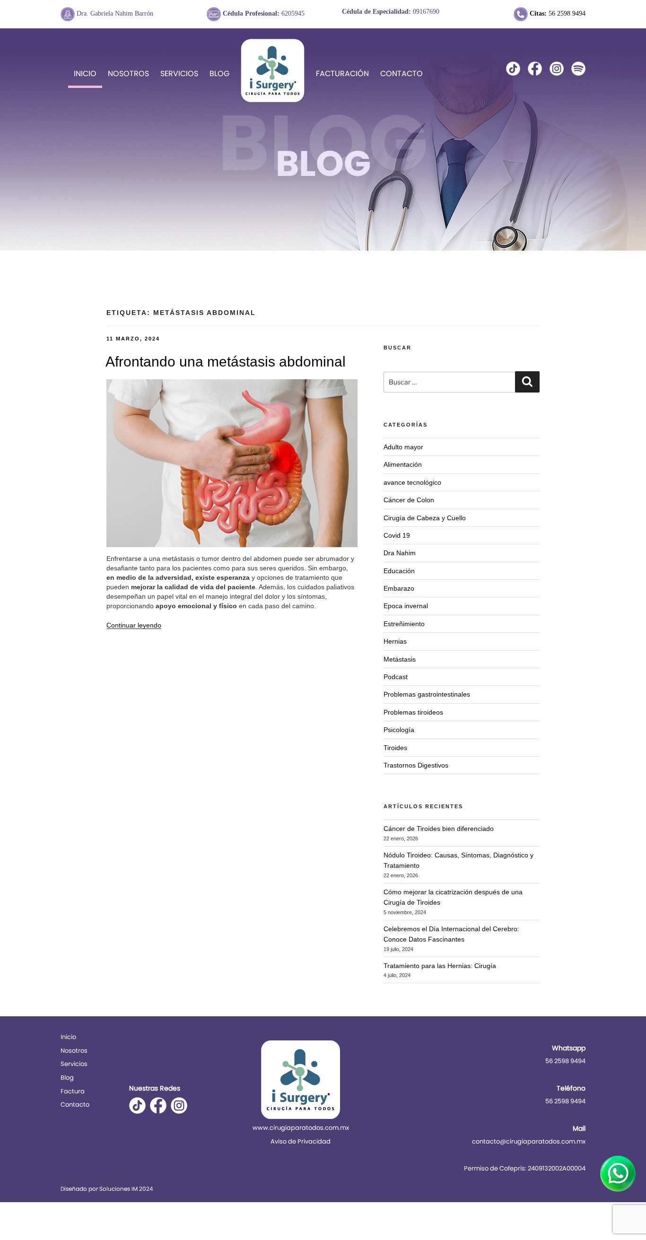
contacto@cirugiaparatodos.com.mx (528, 1141)
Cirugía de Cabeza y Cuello (425, 518)
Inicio (85, 73)
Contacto (401, 73)
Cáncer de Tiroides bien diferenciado (439, 828)
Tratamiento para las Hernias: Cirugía (440, 965)
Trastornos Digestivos (416, 765)
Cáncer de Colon (409, 500)
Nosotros (128, 73)
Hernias (395, 641)
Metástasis (400, 659)
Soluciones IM (118, 1189)
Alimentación (403, 464)
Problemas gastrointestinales (427, 694)
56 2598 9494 (557, 13)
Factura (73, 1091)
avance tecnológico (412, 482)
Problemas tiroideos (413, 712)
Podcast (396, 677)
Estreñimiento (404, 624)
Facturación (342, 73)
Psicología (399, 730)
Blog (219, 73)
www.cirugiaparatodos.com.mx (301, 1127)
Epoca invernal (406, 606)
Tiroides (395, 747)
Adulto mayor (403, 447)
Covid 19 (397, 535)
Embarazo (399, 588)
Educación (399, 571)
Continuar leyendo (133, 625)
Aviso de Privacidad (301, 1141)
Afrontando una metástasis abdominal (225, 361)
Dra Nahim (400, 553)
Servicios (179, 73)
